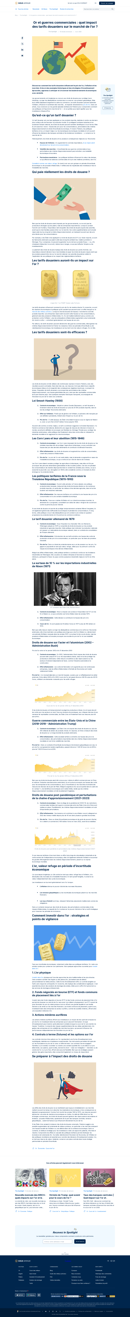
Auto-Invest (32, 1273)
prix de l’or (86, 105)
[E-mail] (22, 56)
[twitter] (22, 44)
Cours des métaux (34, 1270)
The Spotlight (53, 9)
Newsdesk (36, 9)
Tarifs (31, 1283)
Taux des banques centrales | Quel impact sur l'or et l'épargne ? (98, 1198)
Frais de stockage (101, 1277)
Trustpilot (68, 1261)
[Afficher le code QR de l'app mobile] (39, 1295)
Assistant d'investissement (37, 1277)
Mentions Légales (99, 1311)
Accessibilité (109, 1311)
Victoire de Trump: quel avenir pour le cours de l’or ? (64, 1196)
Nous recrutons (76, 1273)
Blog (16, 15)
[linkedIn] (22, 50)
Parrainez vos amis (77, 1280)
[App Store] (20, 1295)
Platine (20, 1277)
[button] (80, 1241)
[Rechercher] (112, 9)
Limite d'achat (100, 1280)
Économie (41, 1148)
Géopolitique (65, 1211)
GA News (44, 9)
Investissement (101, 1211)
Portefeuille (99, 1270)
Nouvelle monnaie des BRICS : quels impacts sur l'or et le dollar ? (30, 1198)
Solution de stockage (35, 1280)
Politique (29, 1211)
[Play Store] (31, 1295)
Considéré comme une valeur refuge (44, 163)
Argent (20, 1273)
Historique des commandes (103, 1273)
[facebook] (22, 38)
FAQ (51, 1277)
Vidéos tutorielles (55, 1280)
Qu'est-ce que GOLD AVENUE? (77, 3)
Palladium (21, 1280)
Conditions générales (70, 1311)
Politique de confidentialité (85, 1311)
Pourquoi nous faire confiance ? (81, 1283)
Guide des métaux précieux (58, 1273)
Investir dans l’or (37, 977)
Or (36, 1148)
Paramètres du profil (101, 1283)
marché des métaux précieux (42, 312)
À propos (74, 1270)
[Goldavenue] (22, 3)
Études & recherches (66, 9)
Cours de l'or (50, 1148)
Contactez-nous (76, 1277)
